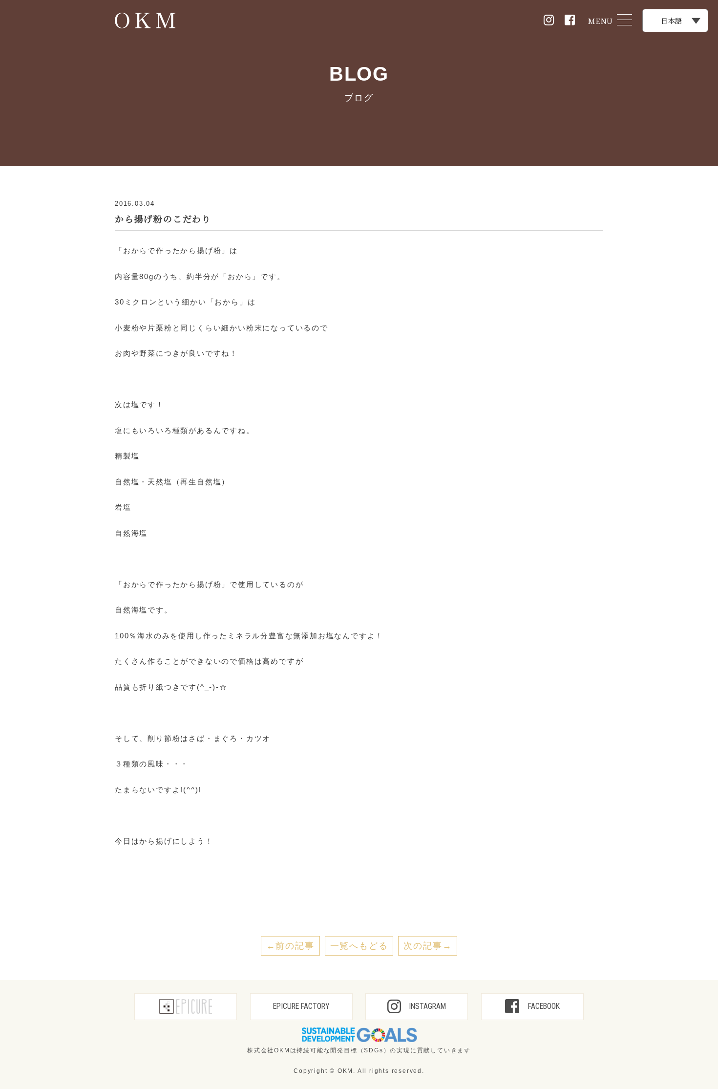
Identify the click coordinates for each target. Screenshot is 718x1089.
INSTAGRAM (427, 1006)
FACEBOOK (544, 1006)
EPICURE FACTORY (301, 1006)
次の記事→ (427, 946)
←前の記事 (290, 946)
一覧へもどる (359, 946)
